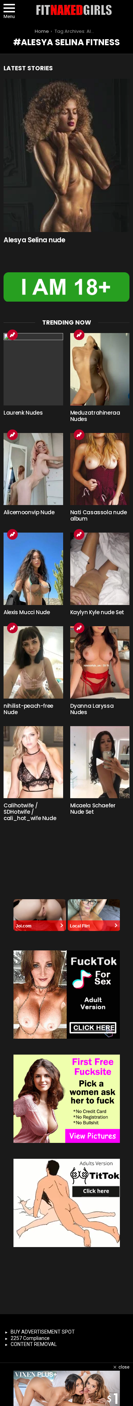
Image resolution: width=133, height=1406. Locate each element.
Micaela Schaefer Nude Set (93, 808)
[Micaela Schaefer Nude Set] (100, 762)
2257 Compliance (30, 1338)
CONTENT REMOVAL (34, 1344)
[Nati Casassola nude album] (100, 469)
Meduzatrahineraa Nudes (95, 416)
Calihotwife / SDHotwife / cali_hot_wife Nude (30, 812)
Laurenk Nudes (23, 412)
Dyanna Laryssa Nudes (92, 709)
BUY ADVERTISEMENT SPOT (43, 1332)
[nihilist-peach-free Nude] (33, 662)
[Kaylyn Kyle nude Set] (100, 569)
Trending (12, 335)
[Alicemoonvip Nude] (33, 469)
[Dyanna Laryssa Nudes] (100, 662)
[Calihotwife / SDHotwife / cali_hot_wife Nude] (33, 762)
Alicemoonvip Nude (29, 512)
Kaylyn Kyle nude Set (97, 612)
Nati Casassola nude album (98, 515)
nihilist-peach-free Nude (28, 709)
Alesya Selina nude (34, 240)
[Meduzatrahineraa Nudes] (100, 369)
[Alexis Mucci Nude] (33, 569)
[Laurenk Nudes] (33, 369)
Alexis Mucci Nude (27, 612)
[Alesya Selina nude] (66, 155)
